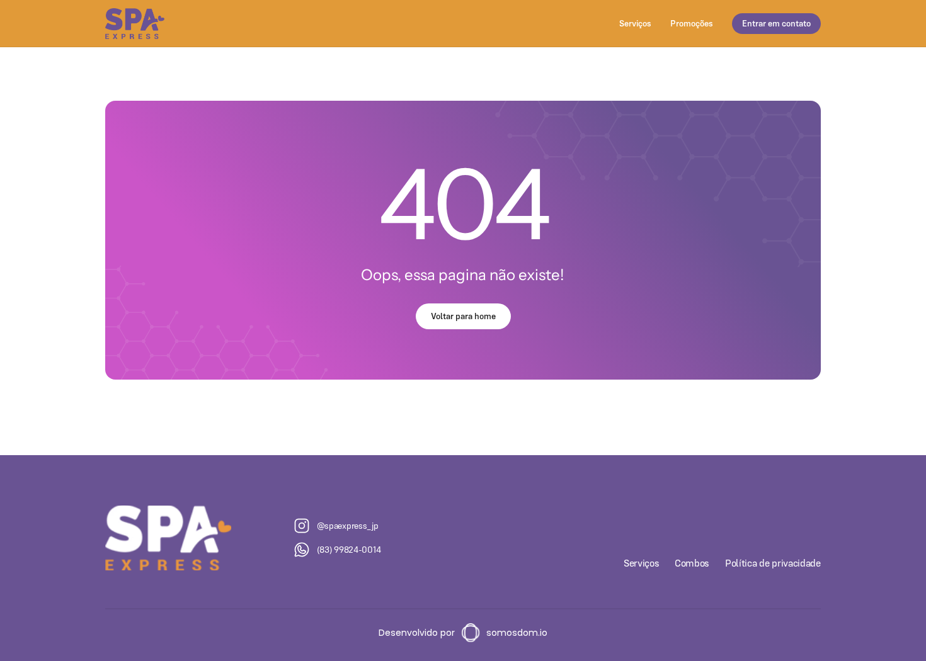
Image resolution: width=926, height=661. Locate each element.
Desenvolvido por (417, 632)
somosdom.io (516, 632)
